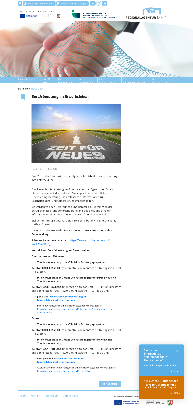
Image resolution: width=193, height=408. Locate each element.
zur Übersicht (111, 383)
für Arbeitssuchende (108, 81)
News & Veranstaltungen (74, 3)
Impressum (51, 395)
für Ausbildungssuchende (134, 81)
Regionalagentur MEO (26, 81)
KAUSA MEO (46, 81)
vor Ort (168, 81)
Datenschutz (70, 395)
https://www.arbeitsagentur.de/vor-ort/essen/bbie (64, 371)
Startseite (23, 88)
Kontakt (35, 395)
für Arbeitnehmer (86, 81)
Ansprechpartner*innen (40, 3)
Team (22, 395)
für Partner (156, 81)
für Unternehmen (65, 81)
